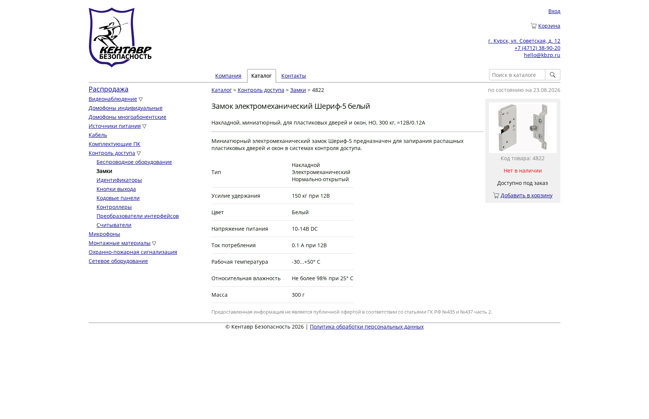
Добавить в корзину (526, 195)
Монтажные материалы (120, 242)
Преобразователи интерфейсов (138, 215)
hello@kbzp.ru (542, 55)
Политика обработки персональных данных (367, 326)
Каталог (221, 89)
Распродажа (108, 88)
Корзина (549, 25)
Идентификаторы (119, 179)
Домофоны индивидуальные (126, 107)
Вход (554, 11)
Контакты (293, 75)
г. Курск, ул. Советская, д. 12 (524, 40)
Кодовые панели (118, 197)
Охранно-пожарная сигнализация (133, 251)
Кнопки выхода (116, 188)
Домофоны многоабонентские (127, 116)
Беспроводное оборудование (134, 161)
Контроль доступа (112, 152)
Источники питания (115, 125)
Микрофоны (104, 233)
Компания (228, 75)
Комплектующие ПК (114, 143)
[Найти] (552, 74)
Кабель (98, 134)
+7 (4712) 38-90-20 (537, 47)
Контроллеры (114, 206)
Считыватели (114, 224)
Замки (298, 89)
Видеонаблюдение (113, 98)
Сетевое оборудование (118, 260)
